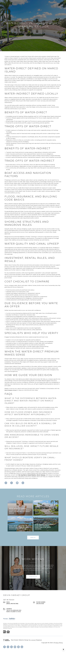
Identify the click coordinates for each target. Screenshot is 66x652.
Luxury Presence (36, 640)
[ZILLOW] (22, 647)
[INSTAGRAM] (8, 647)
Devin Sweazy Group (11, 390)
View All (33, 537)
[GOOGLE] (18, 647)
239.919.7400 (40, 603)
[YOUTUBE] (15, 647)
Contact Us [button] (33, 576)
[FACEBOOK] (4, 647)
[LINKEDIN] (11, 647)
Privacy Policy (58, 642)
